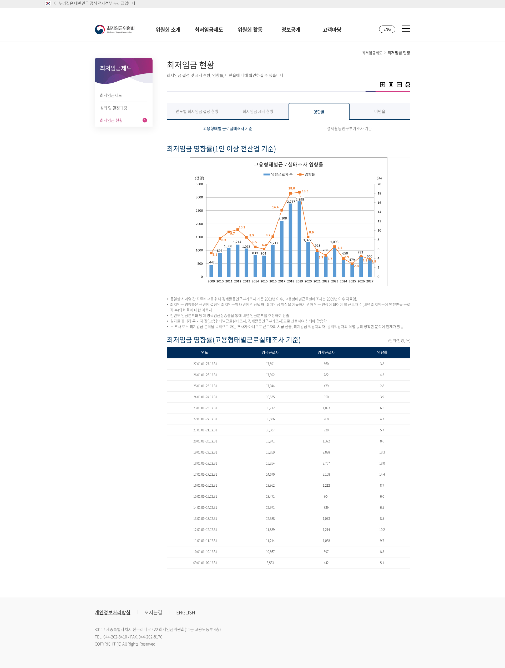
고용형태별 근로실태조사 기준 (227, 128)
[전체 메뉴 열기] (406, 29)
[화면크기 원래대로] (391, 84)
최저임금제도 (209, 29)
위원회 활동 (250, 29)
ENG (387, 29)
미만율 (379, 111)
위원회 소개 (167, 29)
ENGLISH (185, 612)
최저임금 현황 (111, 120)
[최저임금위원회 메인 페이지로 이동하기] (115, 29)
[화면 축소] (399, 84)
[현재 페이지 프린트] (408, 84)
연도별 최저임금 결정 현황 (197, 111)
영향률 (319, 112)
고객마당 (331, 29)
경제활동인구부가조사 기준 (349, 128)
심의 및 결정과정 (113, 108)
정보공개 (290, 29)
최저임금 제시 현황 (258, 111)
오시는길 (153, 612)
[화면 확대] (382, 84)
